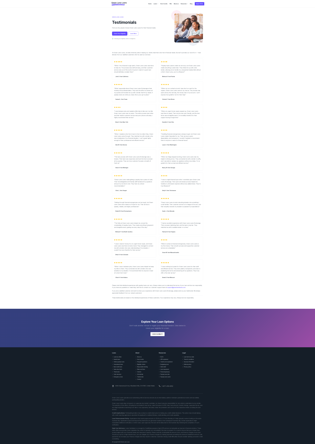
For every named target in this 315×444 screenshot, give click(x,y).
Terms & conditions (189, 359)
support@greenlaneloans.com (176, 287)
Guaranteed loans (118, 364)
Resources (184, 3)
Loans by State (117, 357)
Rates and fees (141, 369)
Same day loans (118, 369)
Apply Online (199, 3)
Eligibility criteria (141, 364)
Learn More (133, 33)
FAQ (171, 3)
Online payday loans (119, 361)
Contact (139, 379)
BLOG (161, 357)
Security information (189, 361)
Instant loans (117, 359)
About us (176, 3)
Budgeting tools (164, 364)
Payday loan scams (165, 376)
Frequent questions (142, 361)
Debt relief (163, 366)
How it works (163, 3)
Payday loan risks (165, 374)
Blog (191, 3)
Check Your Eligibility (120, 33)
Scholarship (140, 374)
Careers (139, 371)
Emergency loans (118, 376)
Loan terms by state (189, 357)
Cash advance (117, 374)
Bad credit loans (118, 366)
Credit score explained (166, 361)
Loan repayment (164, 369)
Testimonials (140, 376)
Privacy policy (187, 366)
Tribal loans (117, 371)
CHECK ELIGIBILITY (157, 334)
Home (149, 3)
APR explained (164, 359)
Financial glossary (165, 371)
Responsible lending (142, 366)
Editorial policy (187, 364)
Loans (155, 3)
